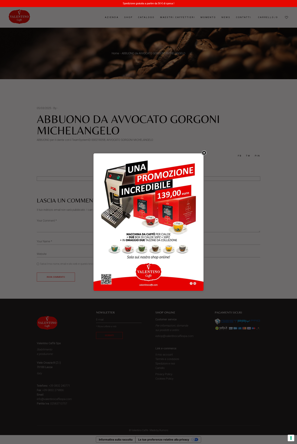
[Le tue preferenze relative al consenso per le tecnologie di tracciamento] (291, 438)
